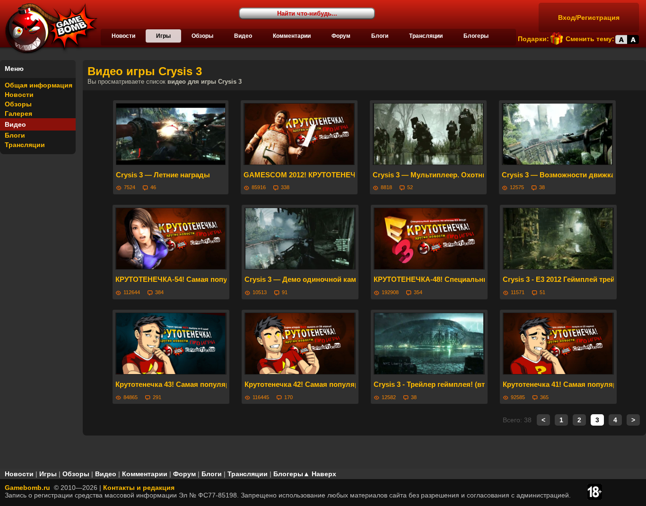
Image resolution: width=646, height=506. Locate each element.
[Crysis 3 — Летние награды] (171, 134)
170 (288, 397)
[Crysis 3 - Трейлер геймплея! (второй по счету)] (429, 344)
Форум (341, 36)
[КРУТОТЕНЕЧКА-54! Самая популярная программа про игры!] (171, 239)
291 (157, 397)
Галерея (18, 113)
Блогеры (476, 36)
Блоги (379, 36)
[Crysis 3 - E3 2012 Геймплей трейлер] (558, 239)
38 (542, 187)
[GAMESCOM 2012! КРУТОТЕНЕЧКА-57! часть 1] (299, 134)
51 (542, 292)
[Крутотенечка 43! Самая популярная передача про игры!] (171, 344)
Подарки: (533, 39)
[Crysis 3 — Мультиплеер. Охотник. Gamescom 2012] (428, 134)
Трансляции (426, 36)
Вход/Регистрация (589, 17)
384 (159, 292)
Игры (163, 36)
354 (418, 292)
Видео (243, 36)
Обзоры (202, 36)
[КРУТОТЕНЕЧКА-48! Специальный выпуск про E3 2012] (429, 239)
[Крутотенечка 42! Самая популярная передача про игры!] (300, 344)
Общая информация (38, 85)
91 (285, 292)
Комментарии (292, 36)
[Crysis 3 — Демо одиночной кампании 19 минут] (300, 239)
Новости (123, 36)
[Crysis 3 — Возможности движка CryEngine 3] (557, 134)
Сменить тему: (590, 39)
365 (544, 397)
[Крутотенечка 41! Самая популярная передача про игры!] (558, 344)
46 (153, 187)
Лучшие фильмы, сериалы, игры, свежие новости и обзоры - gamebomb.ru (48, 28)
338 (285, 187)
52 (410, 187)
